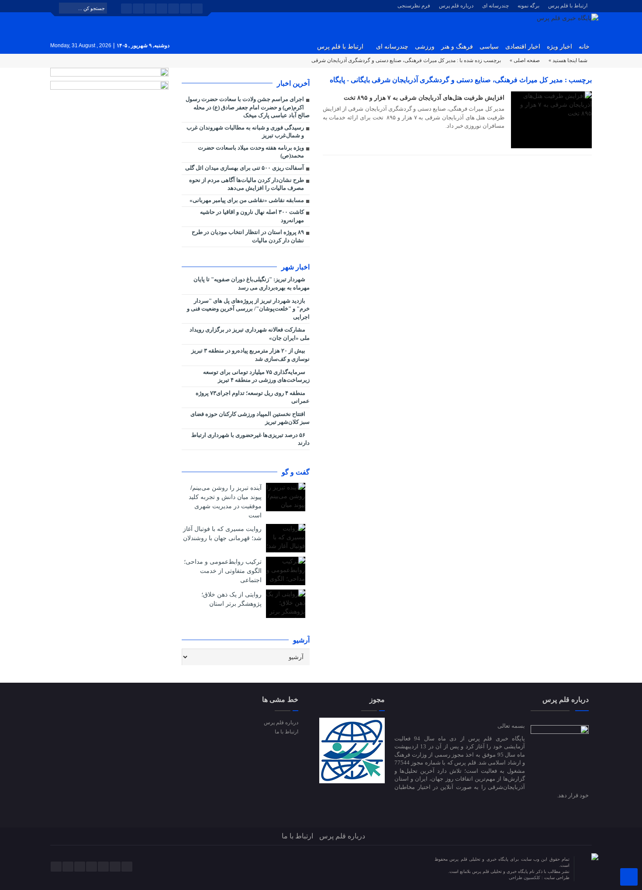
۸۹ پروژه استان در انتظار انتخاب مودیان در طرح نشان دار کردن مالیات (248, 236)
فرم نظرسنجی (413, 6)
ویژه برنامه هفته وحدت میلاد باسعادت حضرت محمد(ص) (251, 151)
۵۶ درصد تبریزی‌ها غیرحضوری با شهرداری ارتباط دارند (250, 439)
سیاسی (489, 46)
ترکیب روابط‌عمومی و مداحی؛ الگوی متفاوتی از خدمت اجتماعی (223, 570)
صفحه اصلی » (525, 60)
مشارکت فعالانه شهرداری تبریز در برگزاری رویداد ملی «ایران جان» (250, 333)
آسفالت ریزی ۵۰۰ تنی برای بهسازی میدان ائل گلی (244, 167)
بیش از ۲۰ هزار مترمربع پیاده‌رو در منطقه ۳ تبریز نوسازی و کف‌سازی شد (250, 354)
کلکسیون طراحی (525, 877)
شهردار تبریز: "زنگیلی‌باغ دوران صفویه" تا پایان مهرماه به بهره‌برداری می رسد (251, 283)
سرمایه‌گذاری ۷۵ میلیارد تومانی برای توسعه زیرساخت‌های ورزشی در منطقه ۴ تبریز (256, 376)
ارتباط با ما (286, 732)
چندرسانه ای (495, 6)
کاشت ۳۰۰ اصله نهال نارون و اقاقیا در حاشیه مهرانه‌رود (252, 216)
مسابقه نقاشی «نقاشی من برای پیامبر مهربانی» (247, 200)
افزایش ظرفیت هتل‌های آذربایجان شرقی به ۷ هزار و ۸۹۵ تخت (424, 97)
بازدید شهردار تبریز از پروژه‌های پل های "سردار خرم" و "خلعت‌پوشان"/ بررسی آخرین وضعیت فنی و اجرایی (248, 308)
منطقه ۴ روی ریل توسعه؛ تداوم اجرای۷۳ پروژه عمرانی (253, 397)
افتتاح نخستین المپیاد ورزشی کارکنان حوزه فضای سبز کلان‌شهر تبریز (250, 418)
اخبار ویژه (559, 46)
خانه (584, 46)
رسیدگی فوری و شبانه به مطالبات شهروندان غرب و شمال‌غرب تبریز (245, 131)
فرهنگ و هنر (457, 46)
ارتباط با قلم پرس (567, 6)
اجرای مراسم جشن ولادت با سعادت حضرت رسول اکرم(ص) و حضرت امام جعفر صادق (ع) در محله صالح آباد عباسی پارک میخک (248, 107)
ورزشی (425, 46)
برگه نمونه (528, 6)
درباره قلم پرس (456, 6)
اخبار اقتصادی (522, 46)
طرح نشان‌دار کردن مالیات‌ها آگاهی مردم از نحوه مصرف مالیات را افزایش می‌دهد (246, 184)
